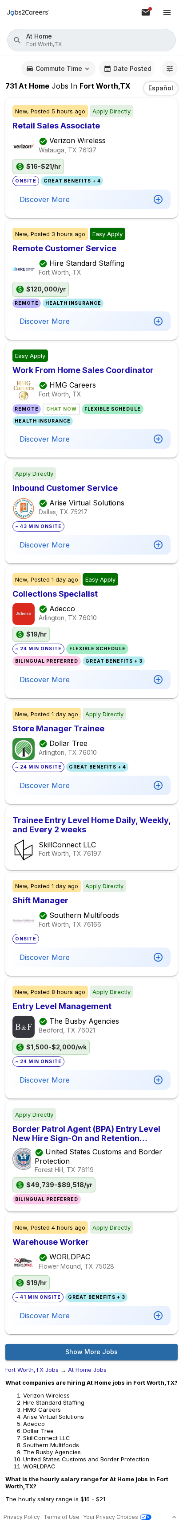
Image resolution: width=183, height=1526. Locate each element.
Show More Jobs (91, 1351)
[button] (91, 40)
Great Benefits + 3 (114, 661)
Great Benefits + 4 (72, 181)
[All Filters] (170, 69)
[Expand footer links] (174, 1517)
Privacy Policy (22, 1517)
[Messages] (146, 12)
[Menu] (167, 12)
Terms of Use (62, 1517)
